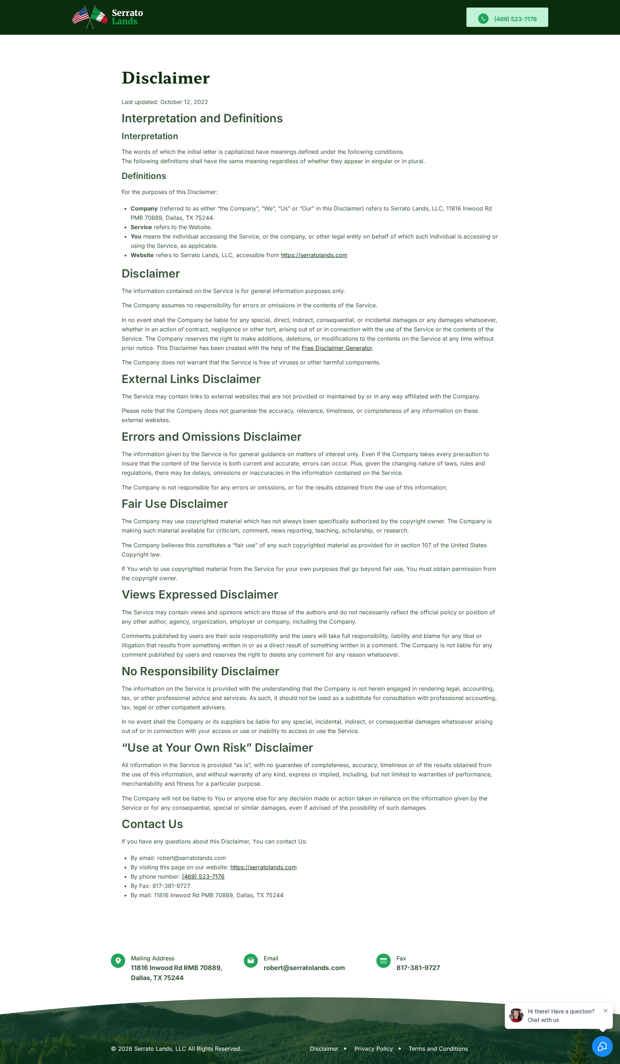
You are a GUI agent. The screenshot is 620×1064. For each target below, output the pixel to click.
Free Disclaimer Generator (337, 347)
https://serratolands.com (314, 255)
